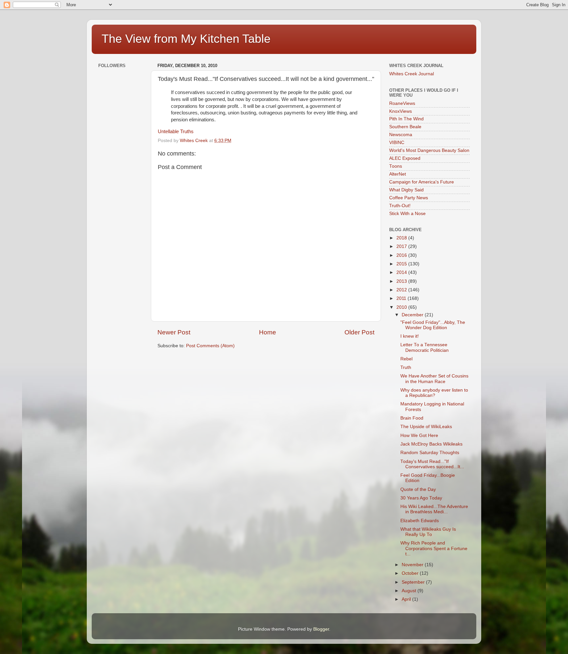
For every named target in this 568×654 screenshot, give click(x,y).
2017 (402, 246)
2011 (402, 298)
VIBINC (396, 142)
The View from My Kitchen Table (186, 38)
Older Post (359, 332)
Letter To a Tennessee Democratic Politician (424, 347)
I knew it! (409, 336)
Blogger (321, 629)
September (414, 582)
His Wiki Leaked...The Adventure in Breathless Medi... (434, 509)
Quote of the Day (418, 489)
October (411, 573)
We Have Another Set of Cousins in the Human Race (434, 379)
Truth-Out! (400, 205)
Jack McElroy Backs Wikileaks (431, 444)
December (413, 314)
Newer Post (173, 332)
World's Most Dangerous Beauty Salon (429, 150)
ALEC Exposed (404, 158)
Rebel (406, 358)
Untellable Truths (176, 131)
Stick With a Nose (407, 213)
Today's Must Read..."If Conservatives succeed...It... (432, 464)
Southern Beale (405, 126)
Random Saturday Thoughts (429, 452)
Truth (405, 367)
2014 (402, 272)
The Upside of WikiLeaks (426, 426)
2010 (402, 307)
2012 (402, 289)
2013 (402, 281)
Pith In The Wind (406, 118)
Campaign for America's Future (421, 182)
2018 (402, 237)
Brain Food (411, 418)
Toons (395, 166)
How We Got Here (419, 435)
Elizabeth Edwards (419, 520)
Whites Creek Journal (411, 73)
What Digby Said (406, 189)
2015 (402, 263)
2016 (402, 255)
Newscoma (400, 134)
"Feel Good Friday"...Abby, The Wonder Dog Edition (432, 325)
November (413, 564)
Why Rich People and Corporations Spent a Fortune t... (433, 548)
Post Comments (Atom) (210, 345)
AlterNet (397, 174)
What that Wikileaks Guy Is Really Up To (428, 532)
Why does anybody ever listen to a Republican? (434, 393)
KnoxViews (400, 111)
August (409, 590)
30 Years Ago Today (421, 498)
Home (267, 332)
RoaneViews (402, 103)
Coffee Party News (408, 197)
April (407, 599)
